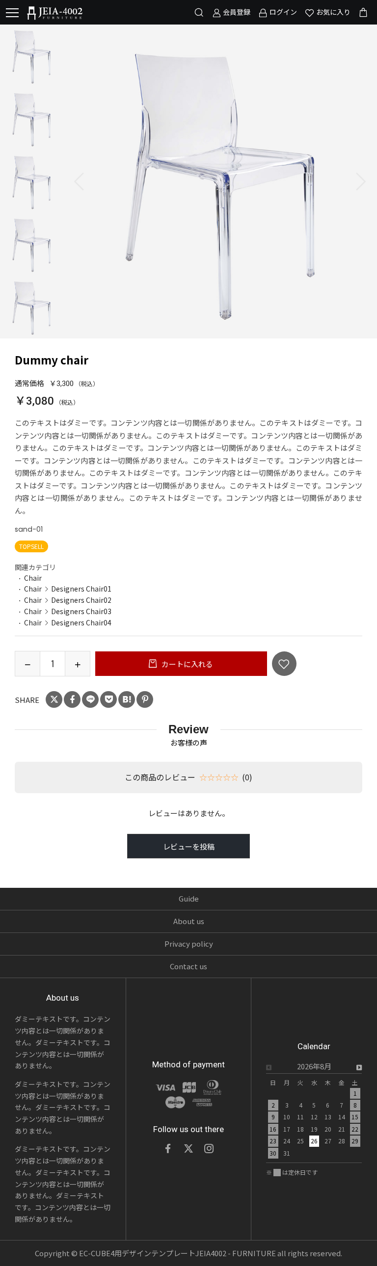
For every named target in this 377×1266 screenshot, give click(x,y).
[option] (220, 181)
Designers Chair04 (81, 622)
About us (188, 921)
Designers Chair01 (81, 589)
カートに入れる (186, 664)
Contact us (188, 966)
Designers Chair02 (81, 600)
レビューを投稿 (189, 846)
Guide (189, 898)
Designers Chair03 (81, 611)
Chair (33, 578)
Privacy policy (188, 943)
